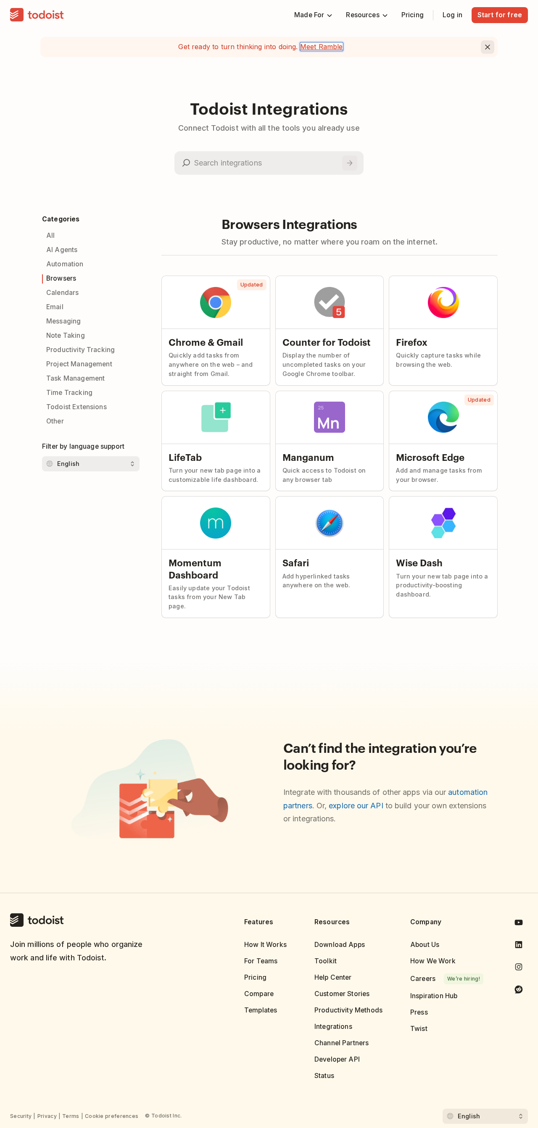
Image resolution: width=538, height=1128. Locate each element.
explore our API (356, 805)
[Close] (487, 47)
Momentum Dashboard (195, 568)
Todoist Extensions (76, 407)
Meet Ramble (321, 46)
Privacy (47, 1116)
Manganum (308, 456)
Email (54, 307)
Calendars (62, 293)
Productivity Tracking (80, 350)
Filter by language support (83, 446)
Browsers (61, 278)
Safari (295, 562)
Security (21, 1116)
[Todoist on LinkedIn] (518, 946)
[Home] (37, 15)
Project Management (79, 364)
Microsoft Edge (430, 456)
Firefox (411, 341)
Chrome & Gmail (206, 341)
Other (55, 421)
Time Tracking (69, 393)
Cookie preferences (111, 1116)
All (50, 235)
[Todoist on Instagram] (518, 968)
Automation (65, 264)
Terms (70, 1116)
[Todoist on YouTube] (518, 924)
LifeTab (185, 456)
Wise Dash (419, 562)
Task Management (75, 378)
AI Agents (61, 250)
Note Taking (65, 335)
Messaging (63, 321)
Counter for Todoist (326, 341)
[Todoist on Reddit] (518, 991)
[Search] (349, 163)
